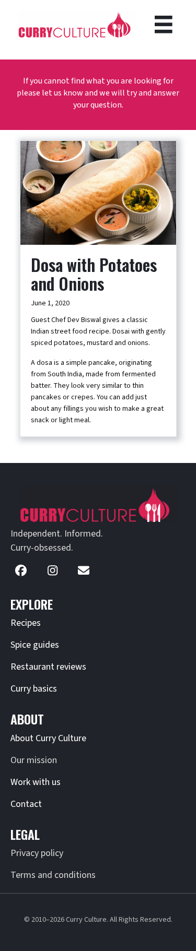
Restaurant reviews (48, 666)
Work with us (35, 782)
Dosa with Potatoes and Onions (94, 273)
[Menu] (163, 24)
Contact (26, 804)
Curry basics (33, 688)
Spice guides (34, 644)
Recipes (25, 622)
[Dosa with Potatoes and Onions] (98, 192)
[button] (20, 570)
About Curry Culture (48, 738)
